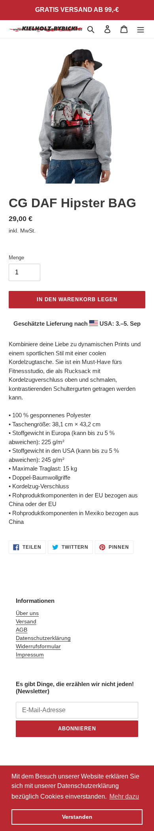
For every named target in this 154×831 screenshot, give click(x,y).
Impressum (30, 654)
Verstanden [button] (77, 817)
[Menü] (140, 29)
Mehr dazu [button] (124, 796)
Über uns (27, 613)
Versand (26, 621)
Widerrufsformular (38, 646)
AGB (21, 630)
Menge (16, 258)
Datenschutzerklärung (43, 638)
